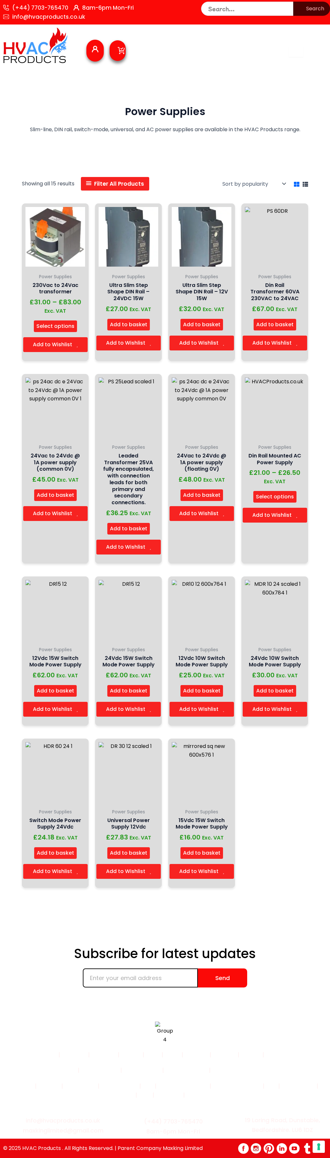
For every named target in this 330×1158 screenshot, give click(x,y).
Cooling (49, 1086)
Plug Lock (169, 1095)
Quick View (55, 263)
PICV (145, 1095)
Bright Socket (204, 1095)
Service (131, 1055)
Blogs (172, 1055)
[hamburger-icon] (296, 52)
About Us (103, 1055)
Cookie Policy (142, 1070)
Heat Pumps (298, 1086)
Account (278, 1055)
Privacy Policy (100, 1070)
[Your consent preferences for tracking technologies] (319, 1147)
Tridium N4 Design (183, 1086)
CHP (271, 1086)
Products (74, 1055)
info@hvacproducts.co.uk (48, 17)
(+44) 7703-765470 (40, 8)
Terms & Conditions (48, 1070)
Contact (196, 1055)
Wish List (224, 1055)
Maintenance (119, 1086)
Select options (55, 326)
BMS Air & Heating (237, 1086)
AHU (147, 1086)
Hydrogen (120, 1095)
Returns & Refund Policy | (247, 1070)
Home (48, 1055)
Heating (23, 1086)
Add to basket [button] (128, 324)
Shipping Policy (186, 1070)
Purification (80, 1086)
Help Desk (295, 1070)
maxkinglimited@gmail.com (63, 1130)
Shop (153, 1055)
